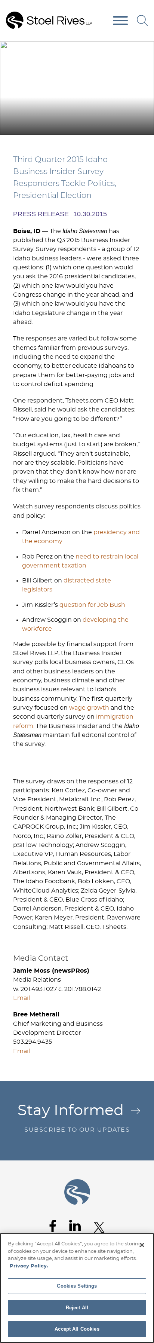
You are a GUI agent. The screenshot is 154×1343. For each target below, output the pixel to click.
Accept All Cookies (77, 1329)
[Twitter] (99, 1227)
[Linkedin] (75, 1225)
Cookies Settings (77, 1286)
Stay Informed (74, 1118)
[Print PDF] (128, 49)
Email (21, 998)
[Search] (142, 20)
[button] (143, 49)
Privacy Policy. (29, 1266)
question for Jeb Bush (92, 605)
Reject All (77, 1307)
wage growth (89, 708)
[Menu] (120, 21)
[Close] (142, 1245)
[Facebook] (52, 1226)
